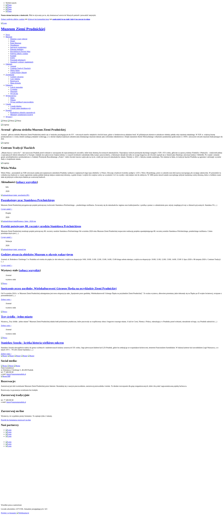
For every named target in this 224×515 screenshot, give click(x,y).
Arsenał (13, 66)
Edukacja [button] (9, 85)
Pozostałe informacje (18, 60)
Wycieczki (14, 94)
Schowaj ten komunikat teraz (38, 19)
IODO (12, 58)
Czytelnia (13, 89)
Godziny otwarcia (16, 77)
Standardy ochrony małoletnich (21, 62)
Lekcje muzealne (16, 87)
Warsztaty (14, 91)
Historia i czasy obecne (18, 39)
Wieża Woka (15, 70)
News (8, 35)
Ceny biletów (15, 79)
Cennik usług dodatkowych (20, 108)
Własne (13, 100)
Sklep (12, 98)
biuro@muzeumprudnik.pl (16, 374)
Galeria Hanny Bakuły (18, 73)
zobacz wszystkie (27, 182)
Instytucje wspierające (18, 47)
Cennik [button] (8, 104)
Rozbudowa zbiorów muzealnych (22, 113)
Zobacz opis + (6, 299)
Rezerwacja (14, 81)
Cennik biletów (16, 106)
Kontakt (13, 56)
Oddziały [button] (9, 64)
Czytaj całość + (6, 209)
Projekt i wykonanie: (9, 513)
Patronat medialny (17, 49)
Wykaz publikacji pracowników (22, 102)
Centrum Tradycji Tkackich (20, 68)
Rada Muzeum (15, 43)
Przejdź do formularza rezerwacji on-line (16, 420)
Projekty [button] (9, 110)
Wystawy (9, 117)
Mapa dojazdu (15, 83)
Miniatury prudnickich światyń (21, 115)
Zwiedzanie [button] (10, 75)
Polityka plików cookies (19, 54)
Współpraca (14, 45)
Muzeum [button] (9, 37)
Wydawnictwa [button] (11, 96)
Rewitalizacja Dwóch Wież (20, 51)
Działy (12, 41)
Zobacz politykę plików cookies (12, 19)
